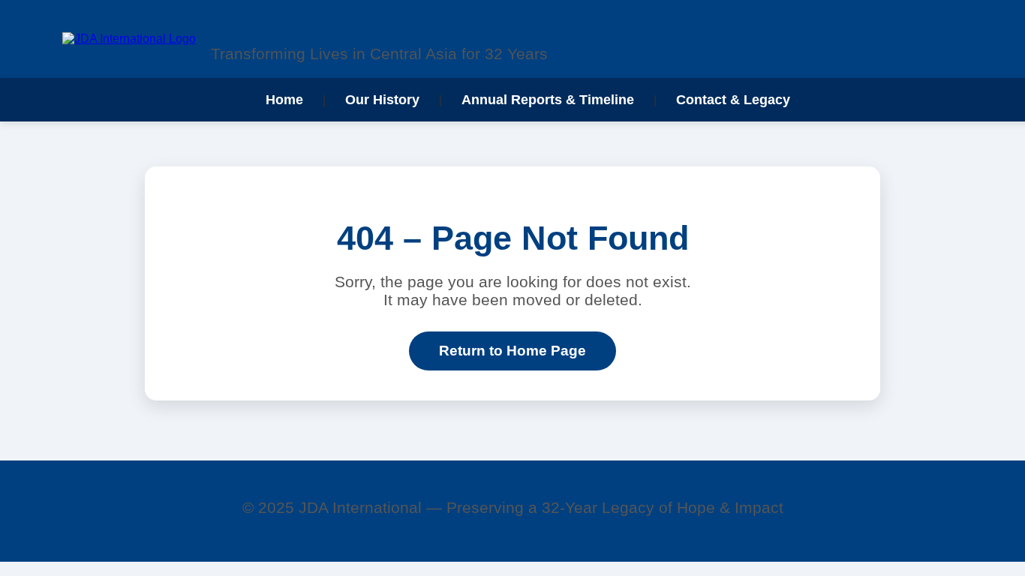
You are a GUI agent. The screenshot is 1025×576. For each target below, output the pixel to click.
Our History (382, 99)
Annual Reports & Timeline (547, 99)
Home (284, 99)
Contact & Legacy (733, 99)
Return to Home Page (512, 350)
